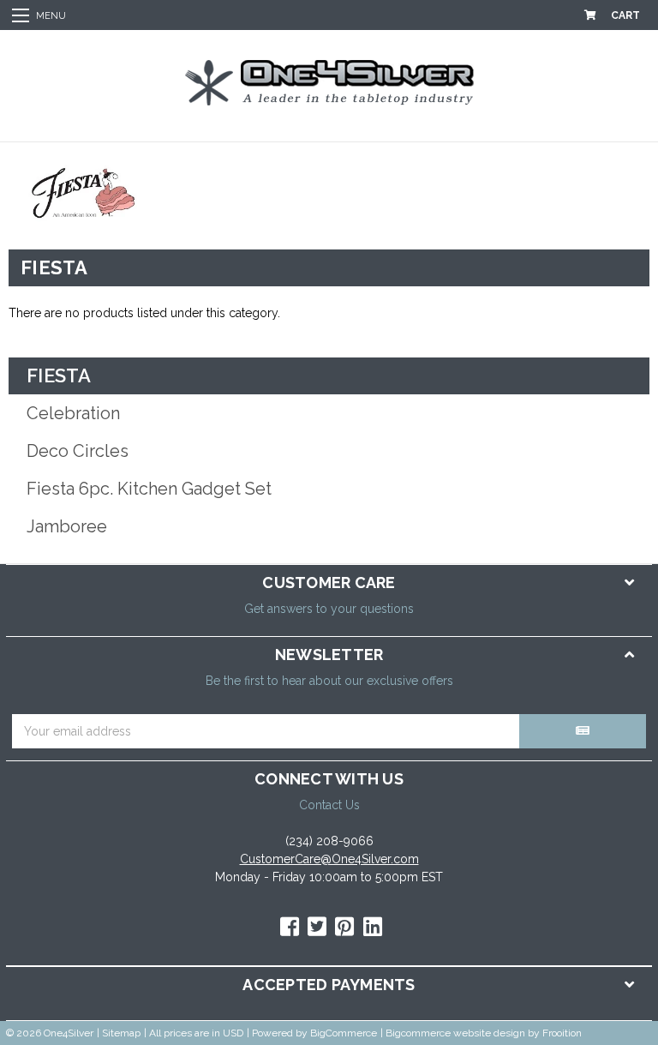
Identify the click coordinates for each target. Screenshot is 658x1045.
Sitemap (121, 1033)
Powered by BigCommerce (314, 1033)
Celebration (73, 413)
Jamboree (67, 526)
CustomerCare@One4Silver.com (329, 859)
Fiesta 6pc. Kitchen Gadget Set (149, 488)
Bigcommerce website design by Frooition (484, 1033)
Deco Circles (78, 451)
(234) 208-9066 (329, 841)
